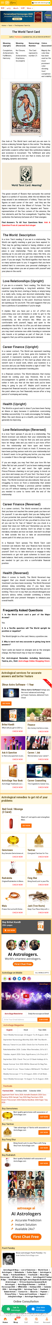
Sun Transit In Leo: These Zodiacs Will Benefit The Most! (26, 1069)
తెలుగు (15, 8)
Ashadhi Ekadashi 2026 (33, 1095)
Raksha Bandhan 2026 (30, 1100)
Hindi (26, 1030)
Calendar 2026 (35, 1091)
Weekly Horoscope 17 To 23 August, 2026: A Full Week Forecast (27, 1074)
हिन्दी (2, 8)
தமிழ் (9, 8)
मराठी (22, 8)
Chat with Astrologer (41, 3)
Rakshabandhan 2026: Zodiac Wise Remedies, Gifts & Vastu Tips (27, 1049)
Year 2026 (42, 1030)
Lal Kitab (41, 1284)
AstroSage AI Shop (11, 1270)
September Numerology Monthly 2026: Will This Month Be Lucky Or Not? (27, 1040)
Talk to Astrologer (15, 1308)
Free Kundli (32, 1275)
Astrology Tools (30, 1289)
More (29, 8)
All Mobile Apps (42, 973)
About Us (34, 1292)
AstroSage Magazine (13, 1025)
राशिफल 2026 (22, 1287)
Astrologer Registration (34, 1297)
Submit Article (9, 1292)
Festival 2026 (8, 1091)
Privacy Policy (10, 1294)
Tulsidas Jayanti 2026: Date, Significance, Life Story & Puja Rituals (27, 1054)
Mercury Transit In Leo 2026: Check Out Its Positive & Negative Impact (27, 1045)
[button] (4, 16)
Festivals (7, 1086)
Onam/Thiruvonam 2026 (11, 1100)
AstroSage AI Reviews (26, 1284)
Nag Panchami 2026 (35, 1097)
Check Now (17, 731)
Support (43, 1294)
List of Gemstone (28, 1270)
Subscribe (43, 1020)
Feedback (44, 1289)
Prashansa (18, 37)
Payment (43, 1292)
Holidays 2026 (21, 1091)
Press (28, 1277)
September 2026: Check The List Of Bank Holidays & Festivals (27, 1059)
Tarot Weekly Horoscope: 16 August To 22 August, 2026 (25, 1079)
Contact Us (22, 1292)
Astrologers (7, 1272)
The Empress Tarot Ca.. (22, 25)
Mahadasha (19, 1272)
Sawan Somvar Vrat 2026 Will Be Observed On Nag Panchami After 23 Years (27, 1064)
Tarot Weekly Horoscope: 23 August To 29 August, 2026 (25, 1035)
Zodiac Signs (32, 1272)
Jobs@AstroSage (15, 1297)
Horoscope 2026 (8, 1287)
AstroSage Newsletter (14, 1014)
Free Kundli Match (18, 1275)
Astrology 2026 (15, 1289)
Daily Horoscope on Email (38, 1014)
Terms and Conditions (28, 1294)
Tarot (10, 25)
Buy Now (11, 930)
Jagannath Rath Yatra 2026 (12, 1095)
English (9, 1030)
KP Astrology (17, 1277)
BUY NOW (6, 703)
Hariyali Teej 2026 (20, 1097)
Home (4, 25)
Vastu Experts (20, 1313)
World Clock (43, 1270)
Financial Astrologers (36, 1313)
